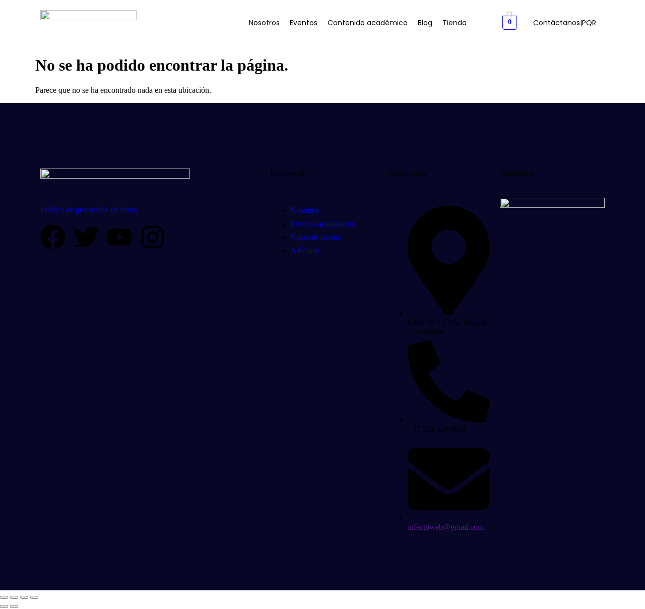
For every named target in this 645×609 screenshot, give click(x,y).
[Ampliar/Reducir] (4, 597)
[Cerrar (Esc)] (34, 597)
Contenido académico (368, 23)
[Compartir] (24, 597)
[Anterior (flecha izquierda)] (4, 606)
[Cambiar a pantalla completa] (14, 597)
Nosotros (264, 23)
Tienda (454, 23)
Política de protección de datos (88, 209)
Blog (425, 23)
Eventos (303, 23)
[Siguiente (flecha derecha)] (14, 606)
